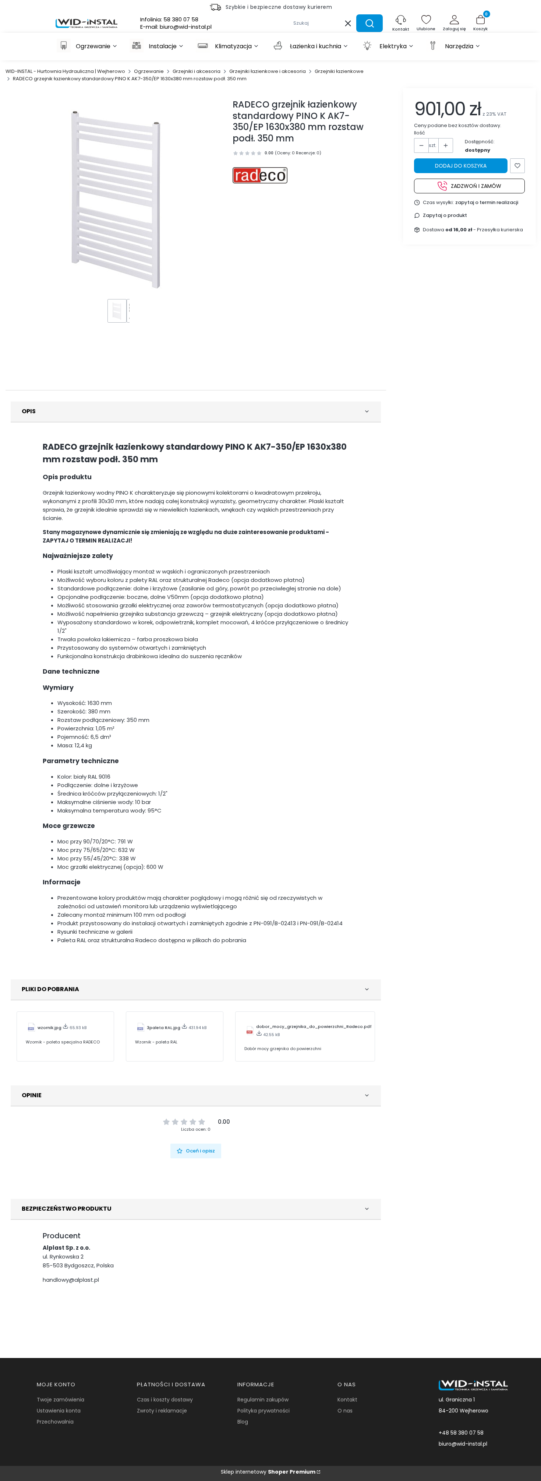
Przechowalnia (55, 1421)
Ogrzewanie (149, 71)
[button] (369, 23)
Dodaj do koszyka (461, 165)
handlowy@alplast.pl (71, 1280)
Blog (242, 1421)
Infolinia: (169, 19)
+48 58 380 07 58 (461, 1432)
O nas (345, 1410)
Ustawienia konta (59, 1410)
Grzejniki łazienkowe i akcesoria (267, 71)
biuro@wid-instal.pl (463, 1443)
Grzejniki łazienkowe (339, 71)
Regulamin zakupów (263, 1399)
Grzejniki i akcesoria (196, 71)
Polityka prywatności (263, 1410)
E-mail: (176, 27)
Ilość (419, 132)
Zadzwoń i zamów (476, 185)
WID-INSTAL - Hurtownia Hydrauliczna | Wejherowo (65, 71)
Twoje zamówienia (60, 1399)
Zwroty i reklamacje (162, 1410)
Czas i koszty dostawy (165, 1399)
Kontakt (347, 1399)
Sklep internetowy (268, 1471)
